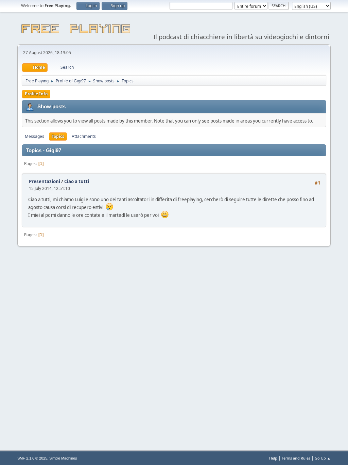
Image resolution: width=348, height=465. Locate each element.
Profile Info (36, 94)
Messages (34, 136)
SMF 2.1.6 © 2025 (32, 458)
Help (273, 458)
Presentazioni (44, 181)
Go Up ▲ (323, 458)
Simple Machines (63, 458)
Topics (58, 136)
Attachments (84, 136)
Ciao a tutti (76, 181)
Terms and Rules (296, 458)
